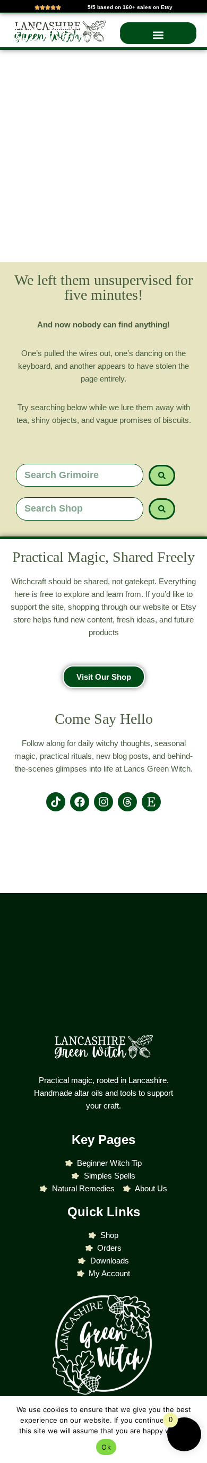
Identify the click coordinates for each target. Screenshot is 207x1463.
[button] (158, 35)
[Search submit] (162, 475)
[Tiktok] (55, 801)
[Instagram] (103, 801)
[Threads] (127, 801)
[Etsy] (151, 801)
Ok (106, 1447)
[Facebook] (79, 801)
